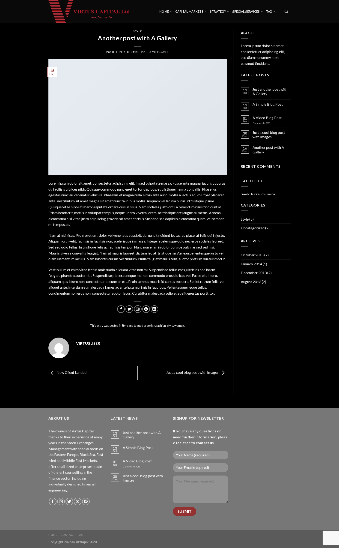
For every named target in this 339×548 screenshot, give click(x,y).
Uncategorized (253, 228)
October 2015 (252, 255)
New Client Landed (71, 372)
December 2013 (254, 272)
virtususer (160, 51)
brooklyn (149, 325)
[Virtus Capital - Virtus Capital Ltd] (92, 11)
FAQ (81, 534)
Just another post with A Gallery (270, 91)
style (170, 325)
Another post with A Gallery (268, 149)
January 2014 (251, 264)
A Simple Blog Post (268, 104)
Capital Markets (189, 11)
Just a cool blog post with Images (192, 372)
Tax (269, 11)
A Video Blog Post (267, 117)
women (179, 325)
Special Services (246, 11)
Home (164, 11)
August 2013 (251, 281)
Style (137, 31)
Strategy (218, 11)
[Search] (286, 11)
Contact (67, 534)
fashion (161, 325)
